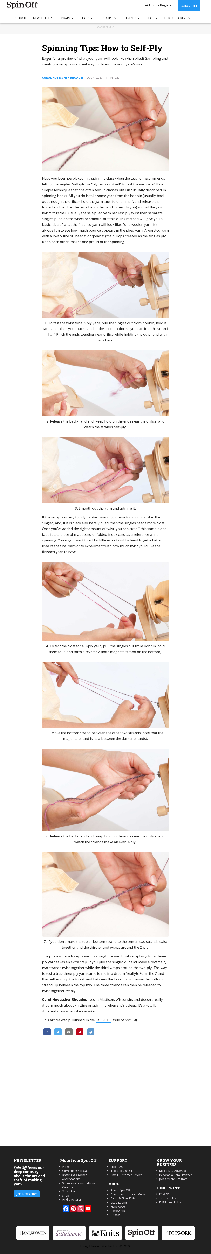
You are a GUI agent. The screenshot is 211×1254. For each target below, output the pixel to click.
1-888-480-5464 (121, 1171)
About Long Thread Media (128, 1194)
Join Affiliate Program (173, 1179)
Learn (85, 18)
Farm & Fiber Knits (123, 1198)
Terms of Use (168, 1198)
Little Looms (119, 1202)
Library (65, 18)
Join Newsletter (26, 1194)
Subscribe (189, 5)
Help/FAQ (117, 1167)
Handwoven (119, 1207)
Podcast (116, 1215)
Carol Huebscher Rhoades (63, 77)
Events (131, 18)
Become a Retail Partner (175, 1175)
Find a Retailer (71, 1200)
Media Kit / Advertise (173, 1171)
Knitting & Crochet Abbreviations (74, 1177)
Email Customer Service (126, 1175)
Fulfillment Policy (170, 1202)
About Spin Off (120, 1190)
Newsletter (42, 18)
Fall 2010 (103, 1020)
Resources (108, 18)
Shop (151, 18)
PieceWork (118, 1211)
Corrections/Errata (74, 1171)
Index (65, 1167)
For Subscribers (177, 18)
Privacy (164, 1194)
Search (20, 18)
